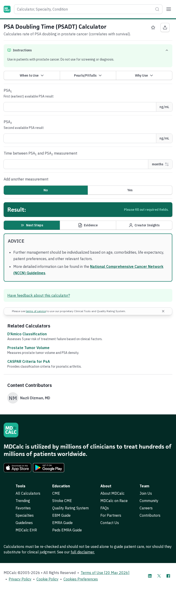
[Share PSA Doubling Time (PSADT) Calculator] (165, 27)
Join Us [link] (146, 493)
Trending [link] (23, 500)
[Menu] (168, 9)
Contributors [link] (150, 515)
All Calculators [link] (28, 493)
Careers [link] (146, 508)
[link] (17, 467)
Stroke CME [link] (62, 500)
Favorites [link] (23, 508)
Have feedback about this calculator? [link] (38, 295)
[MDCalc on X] (159, 576)
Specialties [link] (25, 515)
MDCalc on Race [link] (114, 500)
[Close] (163, 311)
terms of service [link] (36, 311)
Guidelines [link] (24, 522)
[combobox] (88, 9)
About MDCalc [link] (112, 493)
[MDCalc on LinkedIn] (150, 576)
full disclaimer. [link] (83, 552)
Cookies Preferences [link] (80, 579)
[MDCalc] (7, 9)
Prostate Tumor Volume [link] (28, 347)
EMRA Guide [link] (62, 522)
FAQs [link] (104, 508)
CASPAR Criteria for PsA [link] (28, 361)
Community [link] (149, 500)
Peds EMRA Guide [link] (67, 530)
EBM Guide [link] (61, 515)
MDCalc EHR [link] (26, 530)
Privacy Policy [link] (20, 579)
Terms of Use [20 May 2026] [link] (105, 572)
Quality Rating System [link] (70, 508)
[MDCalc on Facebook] (168, 576)
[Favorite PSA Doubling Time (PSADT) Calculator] (153, 27)
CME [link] (56, 493)
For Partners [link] (110, 515)
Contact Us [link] (109, 522)
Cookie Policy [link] (47, 579)
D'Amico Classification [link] (27, 334)
